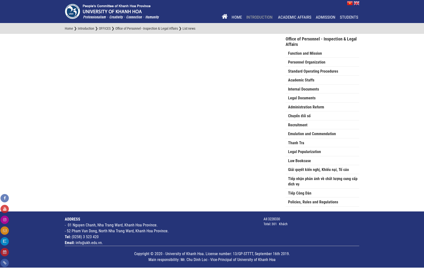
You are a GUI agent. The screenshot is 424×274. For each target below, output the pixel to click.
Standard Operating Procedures (313, 71)
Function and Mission (305, 53)
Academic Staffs (301, 80)
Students (349, 17)
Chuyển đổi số (299, 116)
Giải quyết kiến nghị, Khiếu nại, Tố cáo (318, 169)
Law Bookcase (299, 160)
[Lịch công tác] (4, 252)
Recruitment (297, 125)
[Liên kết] (4, 263)
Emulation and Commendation (312, 133)
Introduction (260, 17)
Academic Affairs (294, 17)
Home (237, 17)
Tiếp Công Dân (299, 193)
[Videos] (4, 209)
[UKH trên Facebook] (4, 198)
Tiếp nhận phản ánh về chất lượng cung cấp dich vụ (323, 181)
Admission (325, 17)
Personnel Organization (306, 62)
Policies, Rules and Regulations (313, 202)
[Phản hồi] (4, 230)
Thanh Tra (296, 143)
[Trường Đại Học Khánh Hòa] (112, 11)
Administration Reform (306, 107)
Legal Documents (302, 98)
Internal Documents (303, 89)
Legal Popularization (304, 151)
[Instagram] (4, 220)
